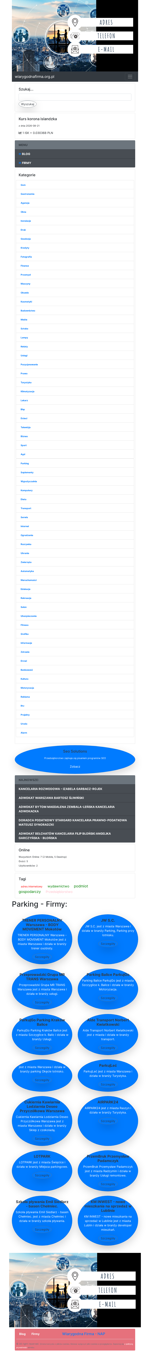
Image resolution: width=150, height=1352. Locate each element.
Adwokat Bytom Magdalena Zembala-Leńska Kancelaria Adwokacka (67, 809)
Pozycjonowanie (29, 364)
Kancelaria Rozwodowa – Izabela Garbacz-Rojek (60, 789)
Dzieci (24, 418)
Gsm (23, 185)
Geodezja (26, 238)
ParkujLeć (108, 1065)
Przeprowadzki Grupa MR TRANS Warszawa (42, 976)
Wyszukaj (27, 104)
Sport (24, 445)
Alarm (24, 732)
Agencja (25, 203)
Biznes (24, 436)
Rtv (22, 705)
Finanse (25, 265)
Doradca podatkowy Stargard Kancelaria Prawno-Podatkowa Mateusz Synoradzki (73, 822)
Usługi (24, 355)
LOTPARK (42, 1156)
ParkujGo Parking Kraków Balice (42, 1022)
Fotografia (26, 256)
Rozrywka (26, 544)
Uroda (24, 723)
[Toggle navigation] (130, 76)
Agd (23, 454)
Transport (26, 508)
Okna (23, 211)
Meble (24, 319)
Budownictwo (28, 310)
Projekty (25, 714)
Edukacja (25, 589)
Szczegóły (42, 957)
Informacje (26, 643)
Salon (24, 607)
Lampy (24, 337)
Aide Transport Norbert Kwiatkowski (108, 1022)
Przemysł (26, 274)
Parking (25, 463)
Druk (23, 229)
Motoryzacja (27, 687)
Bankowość (27, 669)
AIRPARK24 (108, 1102)
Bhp (23, 409)
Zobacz (75, 766)
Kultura (24, 678)
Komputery (27, 490)
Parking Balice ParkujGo (108, 974)
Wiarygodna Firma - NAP (83, 1334)
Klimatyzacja (27, 391)
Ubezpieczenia (29, 616)
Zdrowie (25, 652)
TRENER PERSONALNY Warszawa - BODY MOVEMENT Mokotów (42, 924)
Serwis (24, 517)
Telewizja (26, 427)
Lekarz (24, 400)
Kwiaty (24, 346)
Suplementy (27, 472)
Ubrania (25, 553)
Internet (25, 526)
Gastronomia (27, 194)
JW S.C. (108, 920)
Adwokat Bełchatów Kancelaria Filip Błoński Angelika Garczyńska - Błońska (65, 836)
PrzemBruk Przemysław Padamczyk (108, 1158)
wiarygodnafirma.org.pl (34, 76)
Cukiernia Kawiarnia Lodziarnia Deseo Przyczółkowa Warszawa (42, 1106)
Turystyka (26, 382)
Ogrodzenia (27, 535)
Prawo (24, 373)
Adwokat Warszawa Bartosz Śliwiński (51, 798)
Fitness (25, 625)
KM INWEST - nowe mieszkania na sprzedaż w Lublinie (108, 1206)
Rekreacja (26, 598)
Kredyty (25, 247)
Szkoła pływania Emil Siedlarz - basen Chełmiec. (42, 1204)
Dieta (23, 499)
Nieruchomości (29, 580)
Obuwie (25, 292)
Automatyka (27, 571)
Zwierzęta (26, 562)
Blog (25, 154)
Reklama (25, 696)
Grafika (25, 634)
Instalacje (26, 220)
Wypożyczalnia (29, 481)
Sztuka (24, 328)
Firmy (26, 163)
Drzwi (24, 661)
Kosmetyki (26, 301)
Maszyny (25, 283)
